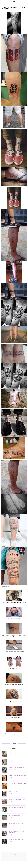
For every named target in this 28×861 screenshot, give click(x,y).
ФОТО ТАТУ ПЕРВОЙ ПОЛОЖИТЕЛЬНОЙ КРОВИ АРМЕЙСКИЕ (17, 784)
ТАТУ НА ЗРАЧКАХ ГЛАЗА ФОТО (16, 823)
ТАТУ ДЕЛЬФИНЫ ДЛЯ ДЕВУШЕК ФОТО (17, 775)
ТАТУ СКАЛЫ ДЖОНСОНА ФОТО (16, 759)
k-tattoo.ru (14, 1)
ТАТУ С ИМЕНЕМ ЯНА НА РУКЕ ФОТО (17, 815)
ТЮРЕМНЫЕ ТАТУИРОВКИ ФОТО (16, 839)
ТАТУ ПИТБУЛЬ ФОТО (13, 791)
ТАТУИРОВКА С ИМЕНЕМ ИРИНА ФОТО (17, 799)
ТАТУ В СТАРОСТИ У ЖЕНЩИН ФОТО (17, 752)
